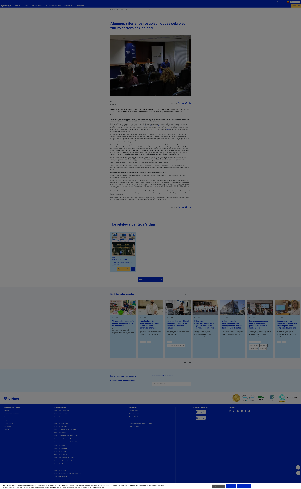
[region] (150, 486)
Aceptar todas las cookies (244, 486)
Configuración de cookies (218, 486)
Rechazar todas (231, 486)
